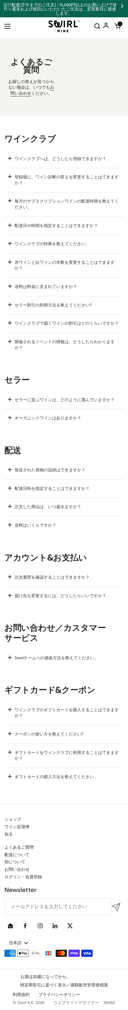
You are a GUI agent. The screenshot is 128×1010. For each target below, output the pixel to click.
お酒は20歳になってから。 (45, 976)
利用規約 (21, 994)
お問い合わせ (16, 869)
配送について (16, 854)
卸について (14, 862)
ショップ (12, 819)
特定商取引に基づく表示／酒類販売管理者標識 (64, 985)
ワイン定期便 (16, 826)
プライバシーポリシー (59, 994)
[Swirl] (64, 26)
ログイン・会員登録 (23, 876)
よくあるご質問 (19, 847)
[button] (118, 26)
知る (8, 834)
